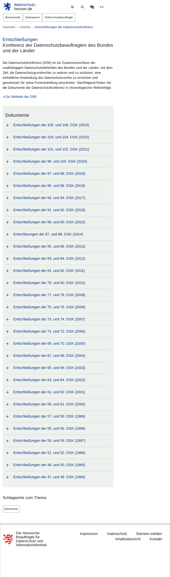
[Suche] (82, 7)
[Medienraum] (92, 7)
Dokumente (11, 508)
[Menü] (72, 7)
